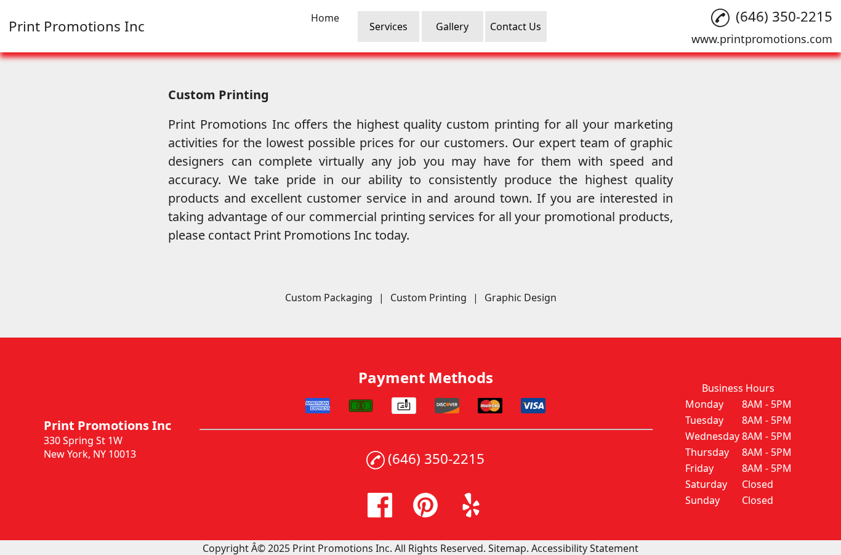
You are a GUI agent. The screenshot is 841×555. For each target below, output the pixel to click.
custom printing (492, 124)
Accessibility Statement (584, 548)
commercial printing (367, 216)
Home (325, 18)
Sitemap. (508, 548)
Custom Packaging (328, 297)
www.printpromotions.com (761, 38)
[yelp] (471, 514)
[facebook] (379, 514)
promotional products (607, 216)
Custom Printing (428, 297)
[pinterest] (425, 514)
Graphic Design (521, 297)
